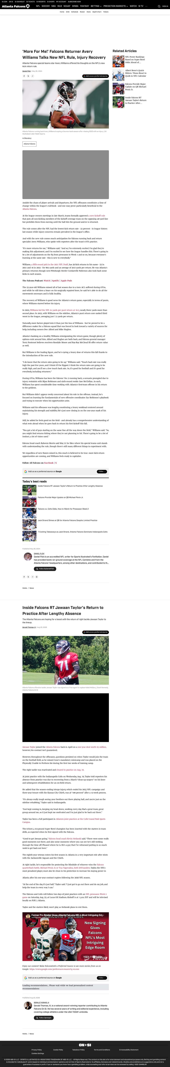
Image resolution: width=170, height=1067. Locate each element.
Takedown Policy (78, 1050)
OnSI (68, 12)
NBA (53, 6)
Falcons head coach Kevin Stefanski (64, 838)
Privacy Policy (37, 1050)
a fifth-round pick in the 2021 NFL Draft (49, 264)
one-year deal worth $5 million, (91, 747)
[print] (36, 576)
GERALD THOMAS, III (41, 1003)
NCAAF (67, 6)
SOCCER (46, 6)
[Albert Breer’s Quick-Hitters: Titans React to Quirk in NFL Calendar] (130, 75)
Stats (89, 12)
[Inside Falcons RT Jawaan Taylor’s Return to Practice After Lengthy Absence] (130, 102)
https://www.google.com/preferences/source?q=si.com (54, 969)
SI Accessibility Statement (128, 1050)
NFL (38, 6)
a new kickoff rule (96, 216)
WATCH (133, 6)
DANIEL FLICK (39, 554)
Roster (82, 12)
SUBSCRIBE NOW (74, 2)
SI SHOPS (50, 2)
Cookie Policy (58, 1050)
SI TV (140, 6)
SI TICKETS (30, 2)
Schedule (74, 12)
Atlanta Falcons (29, 144)
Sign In (165, 6)
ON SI (11, 2)
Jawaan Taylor (28, 747)
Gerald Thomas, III (29, 627)
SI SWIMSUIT (20, 2)
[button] (96, 6)
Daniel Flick (26, 71)
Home (62, 12)
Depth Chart (96, 12)
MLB (59, 6)
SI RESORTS (40, 2)
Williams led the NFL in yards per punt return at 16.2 (54, 310)
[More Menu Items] (146, 6)
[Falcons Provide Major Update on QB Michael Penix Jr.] (130, 88)
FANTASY (84, 6)
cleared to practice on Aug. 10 (70, 770)
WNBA (75, 6)
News (32, 588)
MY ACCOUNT (61, 2)
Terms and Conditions (102, 1050)
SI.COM (4, 2)
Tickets (105, 12)
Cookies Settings (38, 1053)
